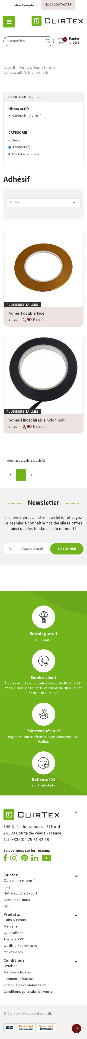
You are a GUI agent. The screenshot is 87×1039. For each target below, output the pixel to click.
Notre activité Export (20, 893)
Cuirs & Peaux (14, 920)
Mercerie (10, 927)
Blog (6, 906)
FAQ (6, 887)
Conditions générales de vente (28, 992)
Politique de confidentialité (25, 985)
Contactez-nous (16, 900)
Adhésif (21, 147)
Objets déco (13, 952)
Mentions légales (17, 972)
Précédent (10, 475)
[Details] (57, 306)
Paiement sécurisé (18, 979)
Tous (16, 141)
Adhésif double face (26, 313)
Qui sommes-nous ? (19, 881)
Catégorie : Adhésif (26, 116)
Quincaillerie (13, 933)
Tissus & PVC (13, 939)
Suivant (31, 475)
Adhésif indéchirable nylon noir (36, 420)
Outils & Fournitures (20, 946)
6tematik (44, 1014)
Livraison (10, 966)
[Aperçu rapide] (43, 306)
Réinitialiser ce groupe (25, 154)
